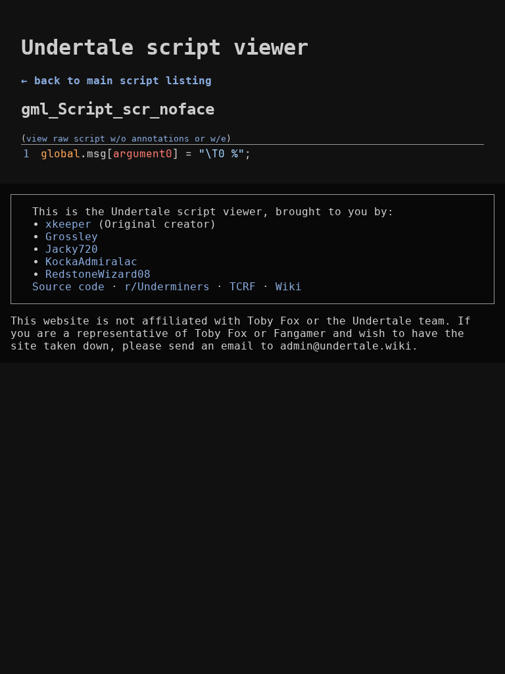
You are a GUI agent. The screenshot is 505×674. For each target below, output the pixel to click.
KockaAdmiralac (91, 261)
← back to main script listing (116, 80)
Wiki (289, 286)
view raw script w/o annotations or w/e (126, 138)
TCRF (242, 286)
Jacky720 (71, 249)
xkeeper (68, 224)
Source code (68, 286)
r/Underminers (167, 286)
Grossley (71, 236)
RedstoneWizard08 (98, 274)
